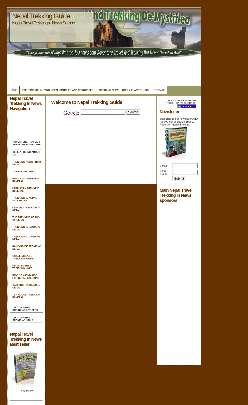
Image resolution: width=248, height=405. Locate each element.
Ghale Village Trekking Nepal (23, 257)
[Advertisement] (103, 71)
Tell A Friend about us (26, 153)
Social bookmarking (182, 100)
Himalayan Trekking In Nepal (25, 180)
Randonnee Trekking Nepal (26, 247)
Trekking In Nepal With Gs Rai (24, 199)
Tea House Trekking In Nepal (26, 296)
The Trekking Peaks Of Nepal (26, 218)
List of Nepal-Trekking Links (23, 319)
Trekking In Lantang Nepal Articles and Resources (57, 90)
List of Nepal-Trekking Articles (25, 308)
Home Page (27, 143)
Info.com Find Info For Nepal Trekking (25, 276)
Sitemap (159, 90)
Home (13, 90)
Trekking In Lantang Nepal (26, 228)
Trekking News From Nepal (26, 163)
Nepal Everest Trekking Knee (22, 267)
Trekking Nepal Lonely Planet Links (124, 90)
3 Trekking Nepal (24, 171)
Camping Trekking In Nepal (26, 209)
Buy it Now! (27, 390)
